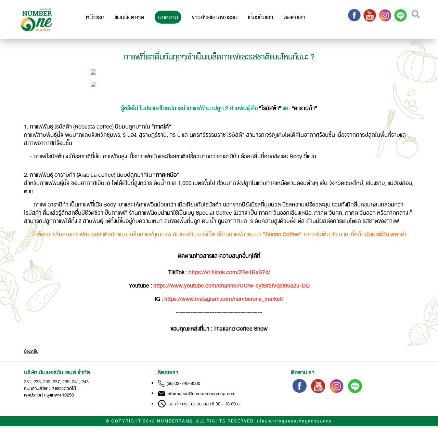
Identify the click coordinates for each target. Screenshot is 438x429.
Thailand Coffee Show (241, 328)
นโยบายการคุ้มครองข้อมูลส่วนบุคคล (294, 421)
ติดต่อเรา (294, 17)
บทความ (168, 17)
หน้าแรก (95, 17)
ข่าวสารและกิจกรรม (214, 17)
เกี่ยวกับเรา (260, 17)
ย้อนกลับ (31, 351)
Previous (80, 87)
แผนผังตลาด (129, 17)
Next (361, 87)
